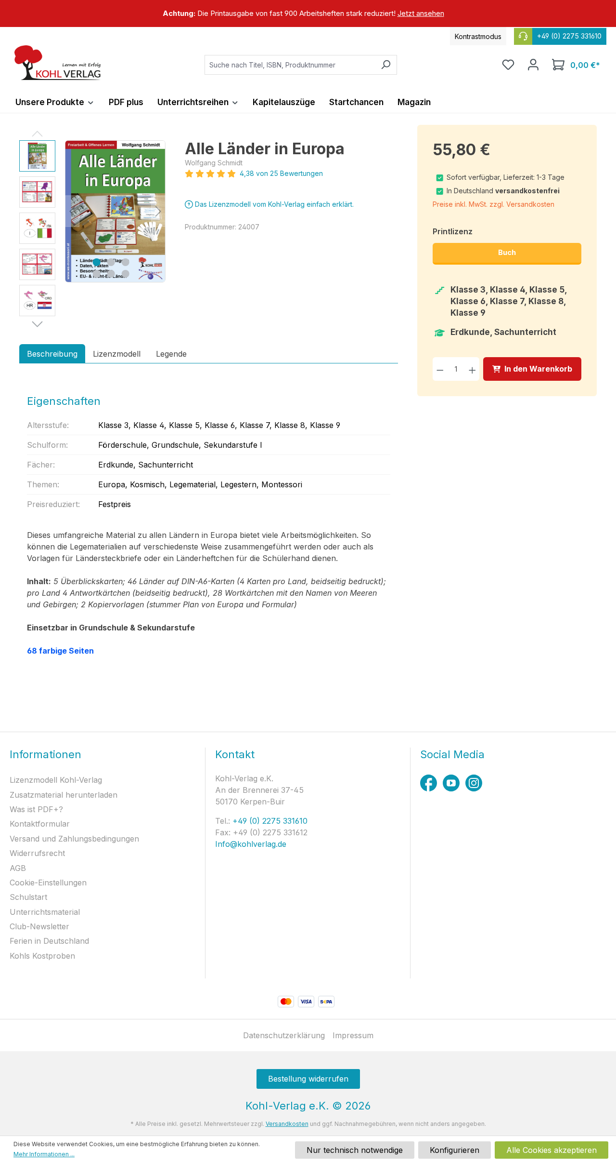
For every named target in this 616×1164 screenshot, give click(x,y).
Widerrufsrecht (37, 853)
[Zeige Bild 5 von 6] (111, 274)
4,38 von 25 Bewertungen (281, 173)
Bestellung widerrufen (308, 1079)
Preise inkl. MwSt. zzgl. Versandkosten (493, 204)
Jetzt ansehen (421, 13)
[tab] (52, 353)
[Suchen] (385, 65)
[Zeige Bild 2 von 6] (111, 262)
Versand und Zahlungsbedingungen (74, 838)
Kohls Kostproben (42, 956)
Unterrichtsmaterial (45, 912)
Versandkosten (287, 1123)
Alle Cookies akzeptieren (551, 1150)
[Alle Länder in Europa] (115, 211)
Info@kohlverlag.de (250, 844)
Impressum (353, 1035)
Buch (507, 252)
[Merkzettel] (508, 64)
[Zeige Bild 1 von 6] (96, 262)
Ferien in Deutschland (49, 941)
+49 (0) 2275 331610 (269, 821)
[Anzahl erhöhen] (472, 369)
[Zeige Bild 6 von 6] (125, 274)
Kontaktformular (40, 824)
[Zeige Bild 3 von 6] (125, 262)
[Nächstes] (158, 211)
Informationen (45, 754)
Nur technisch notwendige (355, 1150)
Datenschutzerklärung (284, 1035)
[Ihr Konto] (533, 64)
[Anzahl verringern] (440, 369)
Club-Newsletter (39, 926)
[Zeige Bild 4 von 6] (96, 274)
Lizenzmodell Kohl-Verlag (56, 780)
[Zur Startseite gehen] (58, 62)
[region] (308, 13)
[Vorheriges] (72, 211)
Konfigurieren (454, 1150)
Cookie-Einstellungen (48, 882)
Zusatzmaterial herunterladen (63, 795)
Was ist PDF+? (36, 809)
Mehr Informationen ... (44, 1154)
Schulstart (28, 897)
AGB (18, 868)
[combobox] (290, 65)
